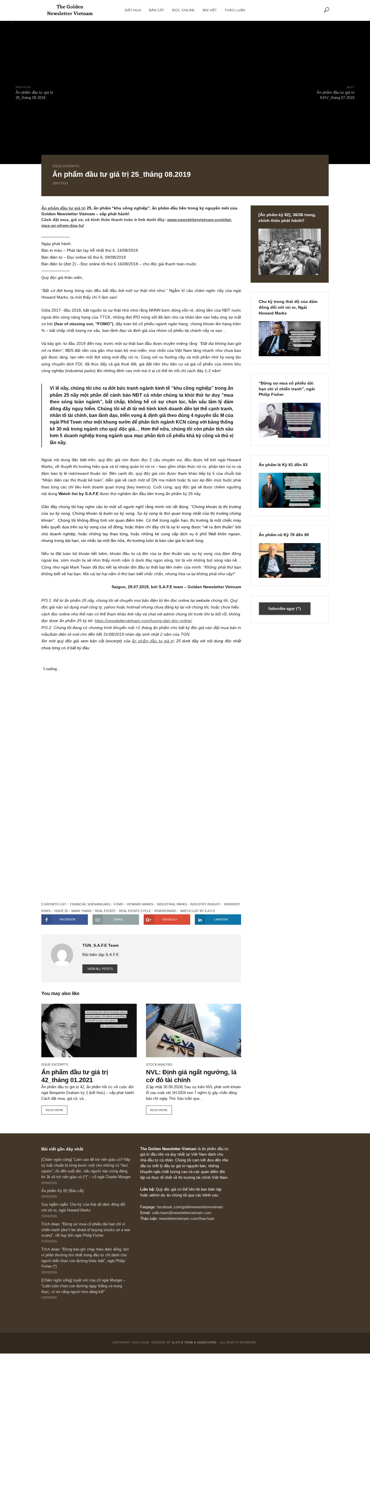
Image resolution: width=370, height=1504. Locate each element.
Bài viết (210, 10)
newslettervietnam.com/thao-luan (186, 1219)
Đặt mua (133, 10)
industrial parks (172, 904)
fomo (118, 904)
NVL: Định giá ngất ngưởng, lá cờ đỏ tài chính (191, 1076)
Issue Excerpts (65, 166)
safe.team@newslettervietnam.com (181, 1213)
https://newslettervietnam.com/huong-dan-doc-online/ (143, 620)
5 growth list (53, 904)
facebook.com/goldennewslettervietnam (190, 1207)
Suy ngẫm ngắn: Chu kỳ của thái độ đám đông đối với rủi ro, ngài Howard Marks (83, 1207)
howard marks (140, 904)
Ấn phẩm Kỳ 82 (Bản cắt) (62, 1191)
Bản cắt (156, 10)
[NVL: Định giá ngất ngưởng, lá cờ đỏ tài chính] (193, 1030)
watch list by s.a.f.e (197, 911)
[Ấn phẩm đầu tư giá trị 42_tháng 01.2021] (88, 1030)
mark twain (81, 911)
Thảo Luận (235, 10)
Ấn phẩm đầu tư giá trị (63, 208)
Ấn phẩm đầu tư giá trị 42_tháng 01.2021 (74, 1076)
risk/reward (165, 911)
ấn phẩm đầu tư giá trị (153, 641)
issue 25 (61, 911)
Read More (54, 1110)
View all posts (100, 968)
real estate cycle (135, 911)
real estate (105, 911)
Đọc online (183, 10)
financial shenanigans (90, 904)
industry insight (205, 904)
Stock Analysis (159, 1064)
